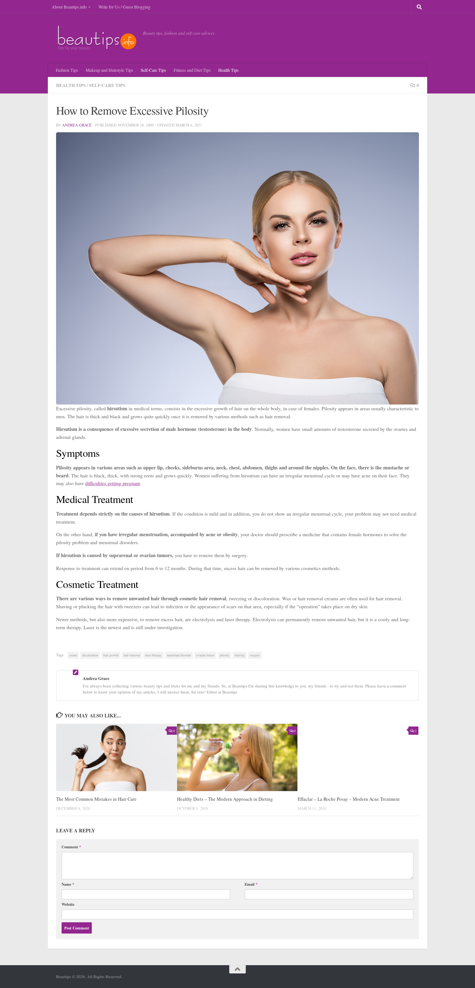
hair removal (132, 655)
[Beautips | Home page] (96, 38)
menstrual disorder (179, 655)
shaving (239, 655)
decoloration (90, 655)
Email (251, 884)
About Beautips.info (69, 7)
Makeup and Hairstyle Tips (109, 70)
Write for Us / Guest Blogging (124, 7)
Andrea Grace (77, 125)
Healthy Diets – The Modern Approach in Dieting (225, 799)
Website (68, 904)
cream (73, 655)
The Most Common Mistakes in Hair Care (96, 799)
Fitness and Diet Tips (192, 70)
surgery (255, 655)
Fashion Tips (67, 70)
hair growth (110, 655)
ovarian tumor (205, 655)
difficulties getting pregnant (112, 483)
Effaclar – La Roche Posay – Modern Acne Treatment (349, 799)
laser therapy (153, 655)
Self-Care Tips (153, 70)
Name (68, 884)
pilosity (224, 655)
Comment (71, 847)
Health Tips (228, 70)
